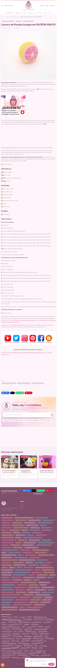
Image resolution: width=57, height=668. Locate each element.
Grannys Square (27, 636)
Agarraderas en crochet (34, 520)
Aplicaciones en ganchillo (37, 641)
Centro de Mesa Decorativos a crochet (32, 537)
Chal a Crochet (22, 540)
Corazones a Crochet (6, 653)
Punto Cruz (51, 589)
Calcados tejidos (6, 532)
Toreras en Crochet (6, 602)
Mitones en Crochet (42, 574)
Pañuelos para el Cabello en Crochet (10, 582)
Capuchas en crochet (45, 655)
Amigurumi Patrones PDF (23, 655)
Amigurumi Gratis (10, 12)
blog (44, 653)
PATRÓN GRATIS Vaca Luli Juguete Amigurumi (24, 320)
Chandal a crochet (46, 540)
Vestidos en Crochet (40, 604)
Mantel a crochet (6, 574)
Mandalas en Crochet (47, 569)
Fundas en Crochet (34, 557)
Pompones (43, 584)
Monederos (5, 577)
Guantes (26, 650)
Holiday (49, 562)
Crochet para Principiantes (23, 643)
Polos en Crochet (33, 584)
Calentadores (26, 532)
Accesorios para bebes (41, 517)
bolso (15, 631)
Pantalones (27, 579)
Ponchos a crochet (7, 587)
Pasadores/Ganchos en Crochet (28, 582)
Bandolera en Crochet (38, 619)
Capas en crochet (20, 535)
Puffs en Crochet (20, 589)
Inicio (2, 5)
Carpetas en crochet (7, 537)
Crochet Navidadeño (27, 619)
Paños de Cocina (17, 579)
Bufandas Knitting (46, 530)
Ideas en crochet (6, 564)
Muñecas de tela (41, 577)
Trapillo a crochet (33, 602)
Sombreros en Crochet (7, 599)
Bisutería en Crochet (17, 636)
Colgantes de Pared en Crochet (15, 625)
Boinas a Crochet (25, 633)
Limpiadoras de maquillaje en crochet (44, 567)
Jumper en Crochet (25, 641)
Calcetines (16, 532)
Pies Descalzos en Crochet (8, 584)
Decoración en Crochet (30, 631)
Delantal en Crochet (27, 552)
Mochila (52, 574)
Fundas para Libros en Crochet (9, 560)
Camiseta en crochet (31, 627)
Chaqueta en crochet (37, 622)
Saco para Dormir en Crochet (42, 594)
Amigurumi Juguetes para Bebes (9, 643)
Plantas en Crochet (21, 584)
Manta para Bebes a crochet (22, 572)
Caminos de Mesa (36, 532)
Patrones (42, 5)
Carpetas (30, 12)
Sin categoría (48, 597)
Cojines (18, 542)
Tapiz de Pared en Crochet (22, 599)
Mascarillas (31, 574)
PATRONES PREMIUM (44, 582)
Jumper (4, 567)
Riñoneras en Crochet (47, 592)
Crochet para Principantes (31, 547)
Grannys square (6, 562)
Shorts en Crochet (37, 597)
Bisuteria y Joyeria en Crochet (21, 527)
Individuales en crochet (38, 638)
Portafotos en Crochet (34, 587)
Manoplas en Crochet (7, 572)
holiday (40, 648)
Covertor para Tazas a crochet (44, 545)
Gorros (39, 12)
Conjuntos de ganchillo (28, 545)
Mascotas (29, 617)
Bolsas (24, 12)
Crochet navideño (17, 547)
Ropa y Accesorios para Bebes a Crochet (11, 594)
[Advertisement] (28, 366)
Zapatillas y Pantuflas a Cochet (34, 607)
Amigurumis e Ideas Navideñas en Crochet (11, 626)
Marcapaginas (18, 645)
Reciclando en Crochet (34, 592)
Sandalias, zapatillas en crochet (9, 597)
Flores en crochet (6, 557)
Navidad (50, 577)
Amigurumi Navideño (30, 522)
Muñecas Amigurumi (29, 577)
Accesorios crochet (7, 517)
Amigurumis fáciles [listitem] (8, 420)
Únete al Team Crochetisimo (9, 147)
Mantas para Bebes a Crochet (19, 653)
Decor (4, 552)
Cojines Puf (47, 626)
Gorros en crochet (42, 560)
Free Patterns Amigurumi (38, 383)
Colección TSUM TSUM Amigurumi (46, 542)
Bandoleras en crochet (32, 525)
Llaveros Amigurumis (7, 569)
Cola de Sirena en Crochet (30, 542)
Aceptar (51, 664)
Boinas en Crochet (46, 527)
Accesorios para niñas (7, 520)
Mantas (45, 12)
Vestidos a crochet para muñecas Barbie (22, 604)
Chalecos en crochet (34, 540)
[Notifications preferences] (3, 665)
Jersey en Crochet (33, 564)
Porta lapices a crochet (20, 587)
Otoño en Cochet (6, 579)
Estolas (20, 555)
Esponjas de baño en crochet (8, 638)
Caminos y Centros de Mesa (24, 622)
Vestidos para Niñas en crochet (9, 607)
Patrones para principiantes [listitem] (32, 420)
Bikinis (46, 636)
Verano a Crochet (6, 604)
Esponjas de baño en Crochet (9, 555)
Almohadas (26, 624)
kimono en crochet (6, 633)
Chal (35, 12)
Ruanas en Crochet (28, 594)
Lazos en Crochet (28, 567)
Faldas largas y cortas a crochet (46, 555)
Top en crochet (47, 599)
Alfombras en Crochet (48, 520)
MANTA (17, 638)
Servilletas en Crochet (25, 597)
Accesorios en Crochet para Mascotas (24, 517)
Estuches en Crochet (31, 555)
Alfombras (19, 650)
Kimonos (12, 567)
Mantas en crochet (49, 572)
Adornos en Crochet (21, 520)
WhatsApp (20, 393)
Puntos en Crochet (21, 592)
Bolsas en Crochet (26, 638)
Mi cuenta (22, 506)
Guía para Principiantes (7, 631)
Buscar (21, 508)
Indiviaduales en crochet (20, 564)
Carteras (18, 537)
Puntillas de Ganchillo (40, 589)
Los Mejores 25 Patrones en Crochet (23, 569)
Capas (23, 627)
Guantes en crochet (18, 562)
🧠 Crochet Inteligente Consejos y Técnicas (29, 609)
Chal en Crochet (5, 640)
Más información (42, 661)
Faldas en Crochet (16, 633)
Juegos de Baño (45, 564)
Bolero (31, 650)
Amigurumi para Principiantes (12, 17)
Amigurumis (18, 12)
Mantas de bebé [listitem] (19, 420)
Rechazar (44, 664)
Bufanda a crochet (34, 530)
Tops (50, 12)
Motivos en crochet (16, 577)
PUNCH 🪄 (29, 589)
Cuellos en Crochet (25, 550)
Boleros (4, 530)
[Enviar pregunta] (52, 415)
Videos (22, 607)
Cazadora (21, 631)
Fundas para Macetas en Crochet (27, 560)
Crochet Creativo (6, 547)
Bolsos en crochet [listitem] (46, 420)
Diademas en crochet (40, 552)
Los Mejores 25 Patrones (17, 629)
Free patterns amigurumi (28, 21)
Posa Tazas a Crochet (7, 589)
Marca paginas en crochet (19, 574)
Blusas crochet (35, 527)
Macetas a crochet (50, 619)
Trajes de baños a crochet (20, 602)
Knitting (19, 567)
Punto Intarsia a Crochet (7, 592)
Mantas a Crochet (38, 636)
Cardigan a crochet (41, 535)
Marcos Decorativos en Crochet (8, 650)
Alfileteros (4, 624)
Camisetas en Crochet (7, 535)
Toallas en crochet (35, 599)
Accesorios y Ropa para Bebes (40, 629)
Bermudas (43, 525)
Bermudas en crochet (25, 648)
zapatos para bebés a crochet (9, 609)
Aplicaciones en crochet (18, 525)
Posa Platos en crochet (48, 587)
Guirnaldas (29, 562)
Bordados (24, 530)
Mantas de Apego (36, 572)
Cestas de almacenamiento (9, 540)
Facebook (6, 393)
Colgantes (5, 545)
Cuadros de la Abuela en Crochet (9, 550)
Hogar (36, 645)
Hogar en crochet (39, 562)
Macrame (37, 569)
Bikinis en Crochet (6, 527)
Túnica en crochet (45, 602)
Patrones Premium (9, 5)
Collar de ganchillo (15, 545)
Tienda (47, 5)
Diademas (40, 626)
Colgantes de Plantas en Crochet (9, 655)
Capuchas (30, 535)
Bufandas (34, 648)
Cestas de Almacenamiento (37, 643)
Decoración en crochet (14, 552)
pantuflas (36, 579)
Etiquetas (52, 5)
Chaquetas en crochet (7, 542)
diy (45, 641)
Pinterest (29, 393)
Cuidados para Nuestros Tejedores (40, 550)
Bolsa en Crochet (14, 530)
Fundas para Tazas (49, 638)
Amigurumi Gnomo (17, 522)
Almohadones (6, 522)
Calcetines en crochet (6, 617)
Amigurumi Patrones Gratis (24, 383)
